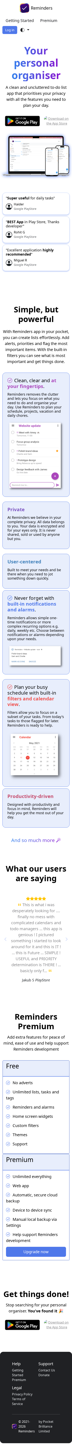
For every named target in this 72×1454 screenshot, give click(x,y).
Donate (44, 1375)
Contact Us (46, 1370)
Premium (48, 20)
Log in (9, 30)
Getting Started (20, 20)
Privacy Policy (22, 1394)
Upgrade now (36, 1251)
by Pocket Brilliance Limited (46, 1426)
